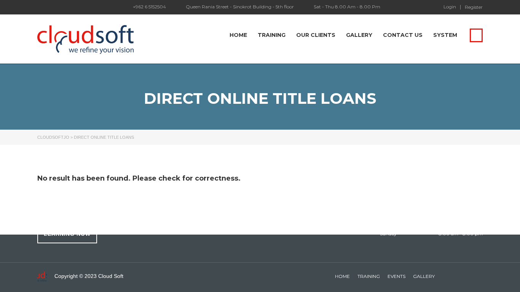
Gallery (359, 35)
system (445, 35)
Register (474, 7)
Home (238, 35)
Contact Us (403, 35)
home (342, 276)
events (396, 276)
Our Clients (315, 35)
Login (449, 7)
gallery (424, 276)
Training (272, 35)
